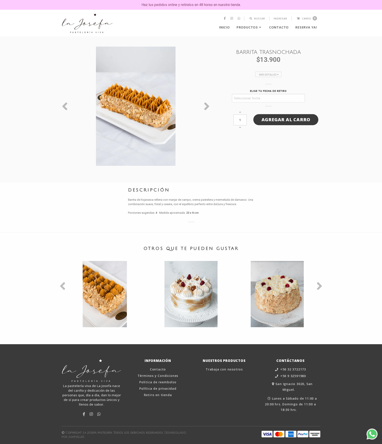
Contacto (279, 27)
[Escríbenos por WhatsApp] (372, 434)
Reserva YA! (306, 27)
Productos (247, 27)
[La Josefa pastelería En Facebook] (225, 18)
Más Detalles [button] (268, 74)
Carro (308, 18)
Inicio (224, 27)
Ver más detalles (105, 307)
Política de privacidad (157, 388)
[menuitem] (225, 18)
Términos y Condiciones (158, 375)
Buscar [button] (259, 18)
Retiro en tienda (158, 395)
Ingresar (280, 18)
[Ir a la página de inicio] (87, 23)
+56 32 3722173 (292, 369)
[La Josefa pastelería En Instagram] (232, 18)
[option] (136, 106)
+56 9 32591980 (292, 376)
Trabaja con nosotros (224, 369)
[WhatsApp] (239, 18)
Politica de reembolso (157, 382)
